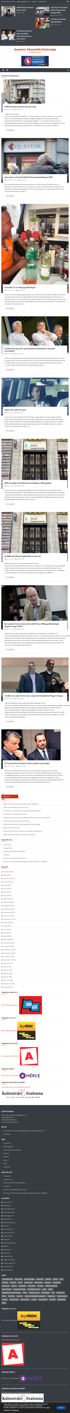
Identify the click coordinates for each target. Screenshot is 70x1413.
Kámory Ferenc (6, 1289)
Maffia (50, 1289)
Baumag (5, 1205)
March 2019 (6, 899)
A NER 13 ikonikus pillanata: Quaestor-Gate (25, 9)
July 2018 (6, 926)
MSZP (25, 1292)
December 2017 (8, 950)
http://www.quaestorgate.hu (9, 1122)
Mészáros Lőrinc (34, 1292)
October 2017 (7, 956)
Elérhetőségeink (8, 1146)
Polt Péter (11, 1296)
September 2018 (8, 919)
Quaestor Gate (19, 109)
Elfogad (61, 1408)
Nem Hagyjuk (45, 1292)
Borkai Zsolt (18, 1279)
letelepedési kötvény (34, 1289)
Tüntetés (52, 1299)
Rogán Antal (51, 1296)
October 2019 (7, 882)
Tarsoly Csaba (7, 1263)
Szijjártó (4, 1299)
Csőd (61, 1279)
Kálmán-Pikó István (51, 1286)
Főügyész (47, 1282)
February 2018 (7, 943)
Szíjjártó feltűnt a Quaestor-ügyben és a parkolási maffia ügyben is (22, 831)
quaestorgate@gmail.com (23, 1)
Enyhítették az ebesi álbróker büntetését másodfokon (19, 834)
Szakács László (62, 1296)
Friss (4, 1226)
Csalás (55, 1279)
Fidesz (20, 1282)
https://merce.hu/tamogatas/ (10, 1075)
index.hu (14, 1286)
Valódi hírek (6, 1270)
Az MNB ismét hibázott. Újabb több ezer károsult (23, 556)
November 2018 (8, 912)
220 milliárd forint (7, 1279)
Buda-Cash (6, 1219)
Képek (5, 1160)
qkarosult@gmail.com (7, 1117)
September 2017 (8, 960)
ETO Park (13, 1282)
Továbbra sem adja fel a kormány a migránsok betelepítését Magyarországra (34, 696)
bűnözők (48, 1279)
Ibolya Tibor (5, 1286)
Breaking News (7, 1209)
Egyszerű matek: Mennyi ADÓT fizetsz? (15, 858)
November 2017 (8, 953)
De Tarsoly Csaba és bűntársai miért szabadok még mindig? (27, 763)
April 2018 (6, 936)
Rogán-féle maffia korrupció (15, 410)
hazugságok (56, 1282)
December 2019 (8, 878)
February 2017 (7, 983)
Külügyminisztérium (19, 1289)
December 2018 (8, 909)
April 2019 (6, 895)
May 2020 (6, 875)
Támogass (6, 855)
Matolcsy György (8, 1243)
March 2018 (6, 939)
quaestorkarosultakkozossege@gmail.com (14, 1115)
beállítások (15, 1410)
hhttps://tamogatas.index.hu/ (10, 1005)
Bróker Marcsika (8, 1212)
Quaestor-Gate (7, 848)
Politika (5, 1253)
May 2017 (6, 973)
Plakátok (6, 1157)
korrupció (40, 1286)
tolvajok (34, 1299)
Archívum (11, 130)
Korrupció (6, 1236)
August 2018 (7, 922)
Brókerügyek (7, 1216)
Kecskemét (22, 1286)
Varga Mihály (61, 1299)
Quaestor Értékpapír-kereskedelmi (35, 1296)
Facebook (34, 1)
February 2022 (7, 871)
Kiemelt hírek (7, 1232)
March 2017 (6, 980)
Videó (5, 1163)
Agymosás (6, 1202)
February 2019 (7, 902)
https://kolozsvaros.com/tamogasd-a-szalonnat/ (16, 1087)
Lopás (5, 1239)
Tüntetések (6, 1134)
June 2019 (6, 888)
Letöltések (6, 1167)
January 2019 (7, 905)
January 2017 (7, 987)
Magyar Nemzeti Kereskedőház (11, 1292)
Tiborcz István (25, 1299)
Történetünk (7, 844)
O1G (53, 1292)
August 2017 (7, 963)
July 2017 (6, 967)
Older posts (7, 796)
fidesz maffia (28, 1282)
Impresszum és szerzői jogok (12, 1150)
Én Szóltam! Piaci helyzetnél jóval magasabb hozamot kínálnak (21, 824)
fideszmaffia (38, 1282)
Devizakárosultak (8, 1222)
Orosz (4, 1296)
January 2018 (7, 946)
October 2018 (7, 916)
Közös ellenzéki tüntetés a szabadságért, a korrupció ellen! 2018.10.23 (24, 1131)
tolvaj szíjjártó (43, 1299)
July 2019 (6, 885)
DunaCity (5, 1282)
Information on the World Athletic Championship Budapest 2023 (59, 10)
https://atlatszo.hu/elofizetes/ (10, 1056)
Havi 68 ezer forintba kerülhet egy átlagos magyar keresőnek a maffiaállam (25, 861)
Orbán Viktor (60, 1292)
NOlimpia (6, 1249)
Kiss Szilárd (31, 1286)
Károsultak (6, 1229)
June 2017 (6, 970)
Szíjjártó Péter (7, 1260)
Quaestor (6, 1256)
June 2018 (6, 929)
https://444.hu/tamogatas (9, 1030)
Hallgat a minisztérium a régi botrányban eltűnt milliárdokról (20, 804)
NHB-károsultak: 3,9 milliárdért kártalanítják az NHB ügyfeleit (28, 483)
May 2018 (6, 933)
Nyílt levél (6, 1153)
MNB (4, 1246)
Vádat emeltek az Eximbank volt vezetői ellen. (16, 821)
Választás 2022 (43, 1)
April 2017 (6, 977)
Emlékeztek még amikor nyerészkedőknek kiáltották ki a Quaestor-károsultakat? (24, 35)
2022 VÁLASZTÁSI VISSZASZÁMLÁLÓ (14, 851)
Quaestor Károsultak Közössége (35, 49)
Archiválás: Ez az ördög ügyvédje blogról (58, 20)
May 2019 (6, 892)
